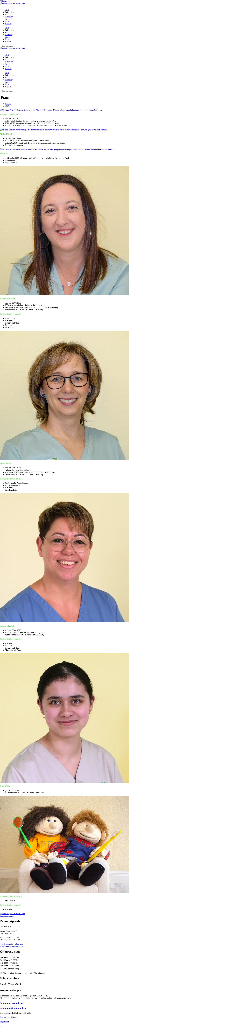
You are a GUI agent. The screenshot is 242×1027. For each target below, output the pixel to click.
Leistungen (9, 12)
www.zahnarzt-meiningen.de (11, 946)
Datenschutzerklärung (8, 1017)
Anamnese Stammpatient (13, 1008)
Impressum (4, 1021)
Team (7, 19)
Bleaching (9, 17)
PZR (7, 14)
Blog (7, 21)
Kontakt (8, 23)
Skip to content (6, 1)
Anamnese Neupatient (11, 1003)
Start (7, 10)
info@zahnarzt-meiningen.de (11, 944)
